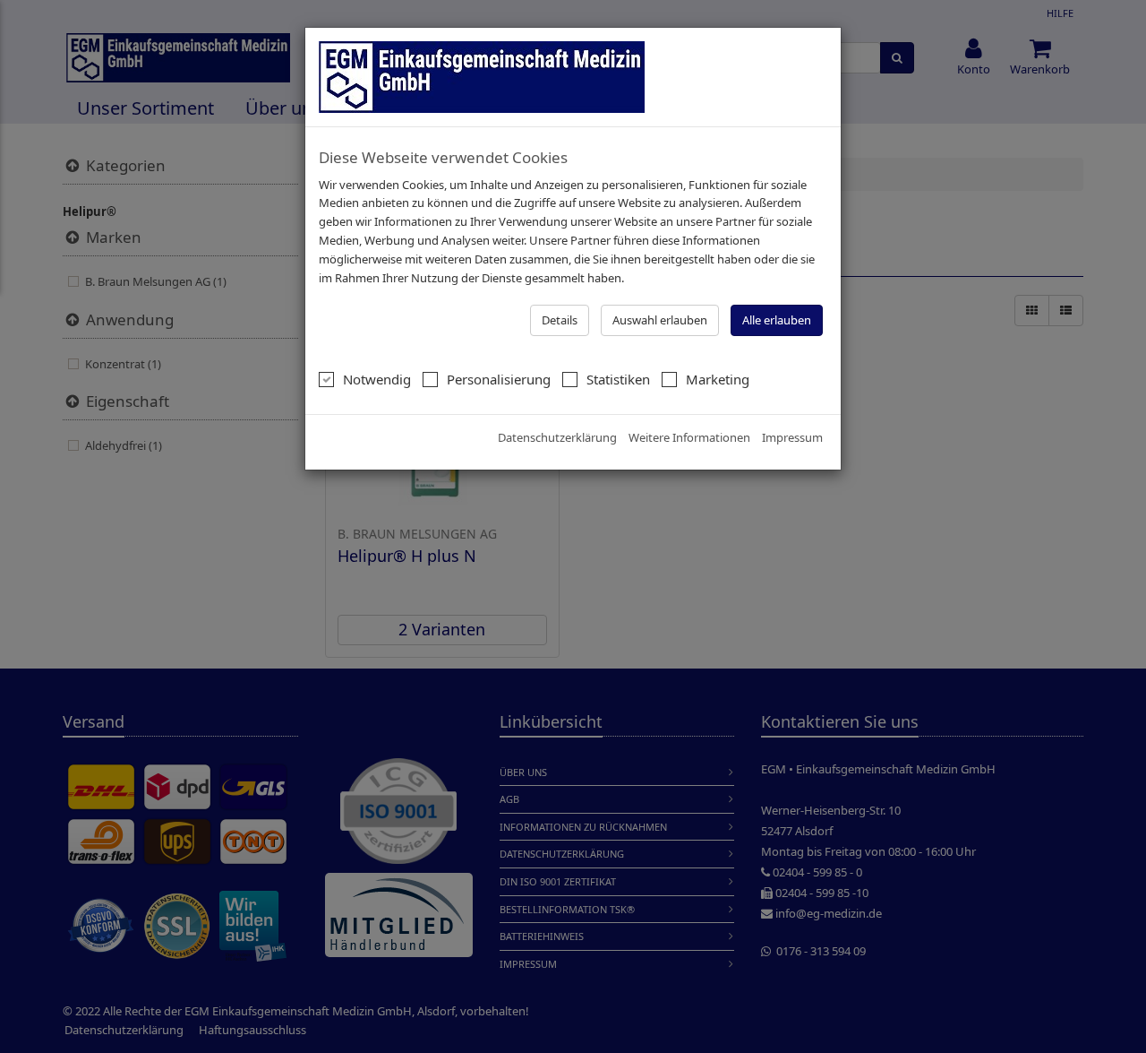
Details (559, 320)
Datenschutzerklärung (557, 437)
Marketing (717, 379)
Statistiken (618, 379)
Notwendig (377, 379)
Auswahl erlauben (659, 320)
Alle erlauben (776, 320)
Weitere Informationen (689, 437)
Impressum (792, 437)
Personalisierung (499, 379)
